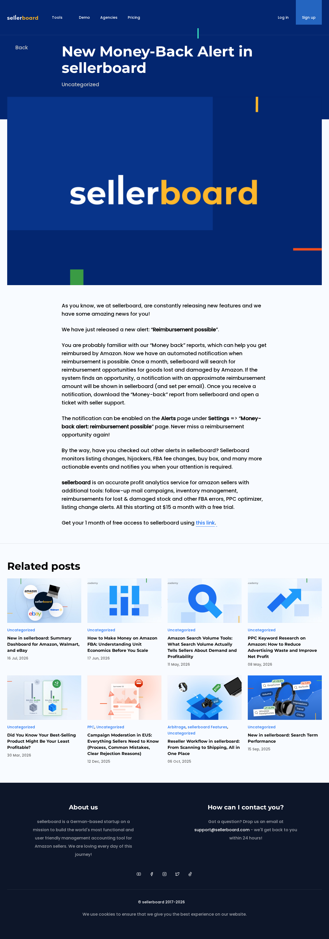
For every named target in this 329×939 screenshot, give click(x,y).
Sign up (309, 17)
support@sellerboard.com (222, 830)
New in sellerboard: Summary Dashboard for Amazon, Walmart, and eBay (43, 644)
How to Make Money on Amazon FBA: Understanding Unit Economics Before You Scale (122, 644)
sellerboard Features (207, 727)
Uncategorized (80, 84)
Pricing (134, 17)
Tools (57, 17)
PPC (90, 727)
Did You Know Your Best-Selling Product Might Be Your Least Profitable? (41, 741)
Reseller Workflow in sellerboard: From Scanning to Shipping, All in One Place (204, 747)
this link (205, 522)
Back (21, 47)
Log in (283, 17)
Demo (84, 17)
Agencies (108, 17)
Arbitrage (177, 727)
